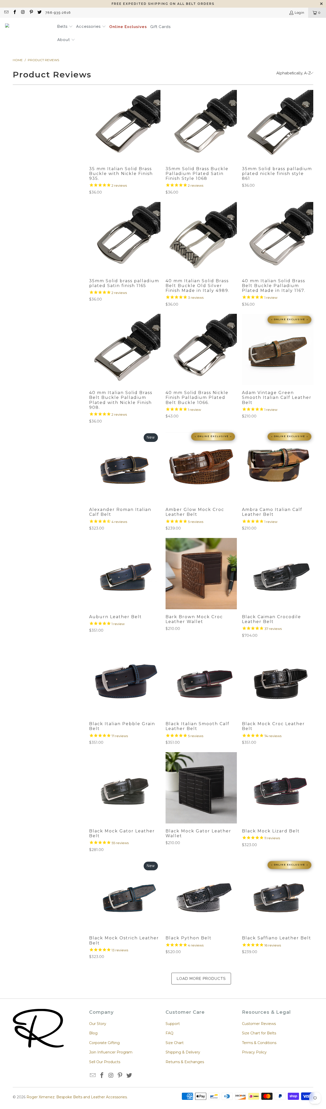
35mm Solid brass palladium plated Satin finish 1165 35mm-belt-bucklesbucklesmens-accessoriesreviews (124, 237)
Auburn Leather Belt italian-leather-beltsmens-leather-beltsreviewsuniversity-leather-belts (124, 573)
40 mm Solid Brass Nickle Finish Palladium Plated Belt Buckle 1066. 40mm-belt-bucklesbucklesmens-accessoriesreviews (201, 349)
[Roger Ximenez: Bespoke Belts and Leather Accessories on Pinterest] (31, 13)
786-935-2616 (58, 13)
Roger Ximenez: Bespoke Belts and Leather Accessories (76, 1097)
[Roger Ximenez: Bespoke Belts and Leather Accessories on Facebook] (14, 13)
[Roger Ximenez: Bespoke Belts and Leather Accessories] (28, 33)
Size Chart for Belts (259, 1033)
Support (173, 1023)
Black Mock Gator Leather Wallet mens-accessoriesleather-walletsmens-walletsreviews (201, 787)
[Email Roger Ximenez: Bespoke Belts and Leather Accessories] (6, 13)
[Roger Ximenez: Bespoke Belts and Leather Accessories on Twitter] (39, 13)
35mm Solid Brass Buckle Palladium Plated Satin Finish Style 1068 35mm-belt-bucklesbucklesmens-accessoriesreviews (201, 125)
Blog (93, 1033)
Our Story (97, 1023)
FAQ (169, 1033)
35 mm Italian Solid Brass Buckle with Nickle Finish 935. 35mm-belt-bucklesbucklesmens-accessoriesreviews (124, 125)
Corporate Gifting (104, 1042)
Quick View (124, 137)
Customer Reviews (259, 1023)
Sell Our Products (104, 1062)
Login (299, 13)
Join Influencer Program (110, 1052)
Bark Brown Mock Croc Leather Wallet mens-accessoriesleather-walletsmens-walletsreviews (201, 573)
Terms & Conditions (259, 1042)
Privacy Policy (254, 1052)
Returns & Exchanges (185, 1062)
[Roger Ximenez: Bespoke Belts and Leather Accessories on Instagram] (22, 13)
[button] (65, 27)
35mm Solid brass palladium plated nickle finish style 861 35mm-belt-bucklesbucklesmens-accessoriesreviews (277, 125)
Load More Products (201, 978)
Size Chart (175, 1042)
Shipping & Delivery (183, 1052)
